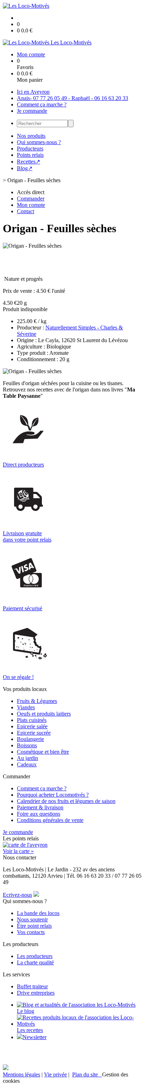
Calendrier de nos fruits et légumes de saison (66, 801)
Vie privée (55, 1074)
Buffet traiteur (32, 986)
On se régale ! (18, 677)
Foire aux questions (38, 814)
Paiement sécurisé (22, 608)
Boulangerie (30, 739)
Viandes (26, 707)
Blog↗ (24, 168)
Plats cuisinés (31, 720)
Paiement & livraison (40, 807)
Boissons (27, 745)
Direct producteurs (23, 465)
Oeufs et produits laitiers (44, 714)
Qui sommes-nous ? (39, 142)
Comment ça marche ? (42, 104)
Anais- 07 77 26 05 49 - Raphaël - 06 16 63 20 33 (72, 98)
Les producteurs (34, 956)
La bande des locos (38, 913)
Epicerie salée (32, 726)
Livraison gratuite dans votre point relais (27, 536)
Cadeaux (27, 764)
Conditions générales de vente (50, 820)
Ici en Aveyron (33, 92)
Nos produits (31, 136)
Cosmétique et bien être (43, 752)
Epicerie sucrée (34, 733)
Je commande (32, 111)
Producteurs (30, 149)
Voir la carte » (18, 851)
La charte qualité (35, 962)
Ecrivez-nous (17, 895)
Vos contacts (31, 932)
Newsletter (34, 1037)
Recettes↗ (28, 162)
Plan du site (87, 1074)
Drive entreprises (36, 993)
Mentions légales (21, 1074)
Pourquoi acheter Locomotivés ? (53, 795)
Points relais (30, 155)
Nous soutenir (32, 919)
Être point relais (34, 926)
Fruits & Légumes (37, 701)
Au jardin (27, 758)
